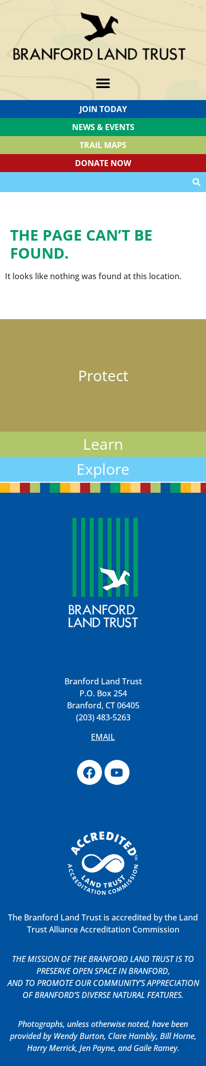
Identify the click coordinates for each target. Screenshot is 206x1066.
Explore (103, 469)
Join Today (103, 109)
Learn (103, 444)
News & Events (103, 127)
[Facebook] (89, 772)
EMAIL (103, 736)
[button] (103, 83)
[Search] (196, 182)
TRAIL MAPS (103, 145)
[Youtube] (117, 772)
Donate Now (103, 163)
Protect (103, 375)
